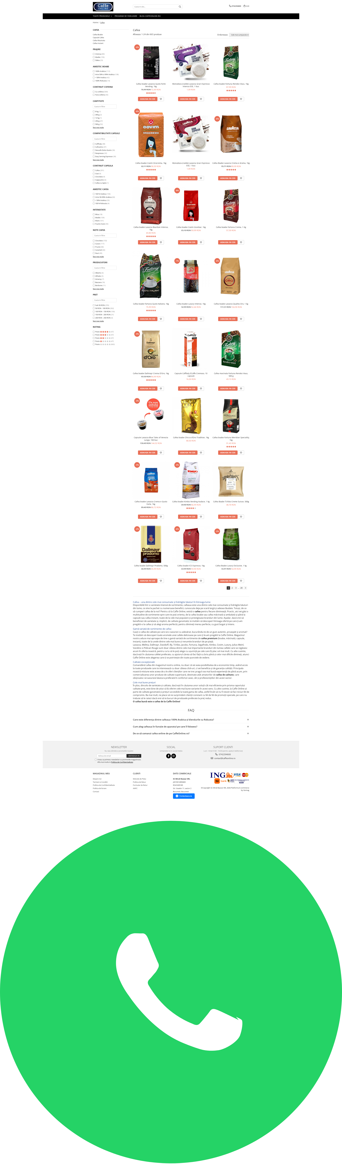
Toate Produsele (101, 16)
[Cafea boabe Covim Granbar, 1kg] (191, 206)
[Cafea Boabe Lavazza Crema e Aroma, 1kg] (231, 134)
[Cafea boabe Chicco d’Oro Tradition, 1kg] (191, 416)
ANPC (135, 788)
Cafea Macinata (99, 40)
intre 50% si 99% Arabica (104, 74)
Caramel (98, 250)
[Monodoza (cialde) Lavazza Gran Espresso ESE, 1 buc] (191, 134)
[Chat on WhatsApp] (171, 1162)
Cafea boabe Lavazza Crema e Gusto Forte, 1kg (151, 502)
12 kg (97, 118)
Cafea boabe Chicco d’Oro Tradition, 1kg (191, 437)
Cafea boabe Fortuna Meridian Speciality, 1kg (231, 438)
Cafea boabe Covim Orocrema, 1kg (150, 163)
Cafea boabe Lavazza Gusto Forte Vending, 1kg (151, 85)
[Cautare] (180, 7)
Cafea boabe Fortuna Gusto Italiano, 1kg (151, 304)
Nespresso (99, 153)
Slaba (97, 60)
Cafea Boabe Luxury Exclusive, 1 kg (231, 565)
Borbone (98, 285)
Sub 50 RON (100, 305)
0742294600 (224, 754)
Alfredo (98, 276)
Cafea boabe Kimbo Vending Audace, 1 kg (191, 501)
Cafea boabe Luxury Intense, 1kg (191, 304)
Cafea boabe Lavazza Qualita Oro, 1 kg (231, 304)
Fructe (97, 247)
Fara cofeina (100, 95)
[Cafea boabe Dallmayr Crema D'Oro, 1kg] (151, 349)
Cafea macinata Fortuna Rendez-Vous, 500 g (231, 374)
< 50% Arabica (100, 77)
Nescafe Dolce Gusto (103, 150)
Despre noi (97, 779)
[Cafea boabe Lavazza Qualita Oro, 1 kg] (231, 276)
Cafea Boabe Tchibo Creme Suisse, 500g (231, 501)
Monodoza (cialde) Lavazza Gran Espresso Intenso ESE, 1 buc (191, 85)
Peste (97, 331)
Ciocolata (99, 176)
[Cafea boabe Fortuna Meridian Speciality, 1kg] (231, 416)
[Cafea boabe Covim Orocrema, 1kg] (151, 134)
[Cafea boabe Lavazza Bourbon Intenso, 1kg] (151, 206)
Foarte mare (100, 224)
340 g (97, 114)
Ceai (97, 173)
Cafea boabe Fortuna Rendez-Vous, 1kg (231, 84)
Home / (96, 22)
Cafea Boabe (98, 34)
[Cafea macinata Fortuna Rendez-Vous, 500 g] (231, 349)
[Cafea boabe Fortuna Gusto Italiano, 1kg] (151, 276)
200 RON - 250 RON (102, 318)
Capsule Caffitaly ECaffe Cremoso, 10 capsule (191, 374)
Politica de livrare (99, 788)
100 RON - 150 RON (102, 311)
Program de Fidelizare (126, 16)
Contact (96, 791)
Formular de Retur (140, 785)
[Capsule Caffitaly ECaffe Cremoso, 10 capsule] (191, 349)
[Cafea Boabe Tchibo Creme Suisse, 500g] (231, 480)
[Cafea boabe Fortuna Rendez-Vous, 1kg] (231, 62)
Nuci (97, 253)
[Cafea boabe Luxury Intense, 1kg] (191, 276)
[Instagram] (173, 756)
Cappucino (99, 180)
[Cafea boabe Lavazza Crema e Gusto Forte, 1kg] (151, 480)
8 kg (96, 111)
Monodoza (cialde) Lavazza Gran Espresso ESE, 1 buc (191, 164)
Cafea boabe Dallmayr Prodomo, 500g (151, 565)
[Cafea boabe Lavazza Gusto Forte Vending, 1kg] (151, 62)
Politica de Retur (139, 782)
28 (241, 588)
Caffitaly (98, 144)
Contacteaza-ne (185, 796)
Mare (97, 220)
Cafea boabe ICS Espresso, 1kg (191, 565)
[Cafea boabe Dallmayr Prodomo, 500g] (151, 544)
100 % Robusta (101, 203)
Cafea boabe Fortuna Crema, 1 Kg (231, 227)
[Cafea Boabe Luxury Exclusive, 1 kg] (231, 544)
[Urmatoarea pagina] (245, 588)
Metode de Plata (139, 779)
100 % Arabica (100, 194)
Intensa (98, 54)
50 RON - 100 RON (102, 308)
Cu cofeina (99, 91)
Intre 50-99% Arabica (103, 197)
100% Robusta (101, 80)
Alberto (98, 273)
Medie (97, 57)
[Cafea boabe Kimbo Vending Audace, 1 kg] (191, 480)
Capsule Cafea (98, 37)
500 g (97, 124)
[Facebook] (168, 756)
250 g (97, 121)
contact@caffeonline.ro (224, 758)
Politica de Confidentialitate (122, 762)
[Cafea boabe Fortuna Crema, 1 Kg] (231, 206)
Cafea (97, 170)
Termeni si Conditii (100, 782)
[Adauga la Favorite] (161, 99)
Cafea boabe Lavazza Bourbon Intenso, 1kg (151, 228)
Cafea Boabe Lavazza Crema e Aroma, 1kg (231, 163)
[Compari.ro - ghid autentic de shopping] (98, 810)
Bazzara (98, 282)
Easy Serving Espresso (104, 156)
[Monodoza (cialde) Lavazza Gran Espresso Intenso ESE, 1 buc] (191, 62)
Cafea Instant (98, 43)
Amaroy (98, 279)
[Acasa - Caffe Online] (106, 6)
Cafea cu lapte (100, 183)
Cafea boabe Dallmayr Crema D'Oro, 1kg (151, 373)
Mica (97, 214)
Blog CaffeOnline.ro (150, 16)
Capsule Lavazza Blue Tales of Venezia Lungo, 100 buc (151, 438)
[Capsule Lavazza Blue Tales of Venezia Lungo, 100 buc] (151, 416)
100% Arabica (100, 71)
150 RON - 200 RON (102, 314)
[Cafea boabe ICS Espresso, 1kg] (191, 544)
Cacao (97, 243)
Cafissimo (99, 147)
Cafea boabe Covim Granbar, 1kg (191, 227)
